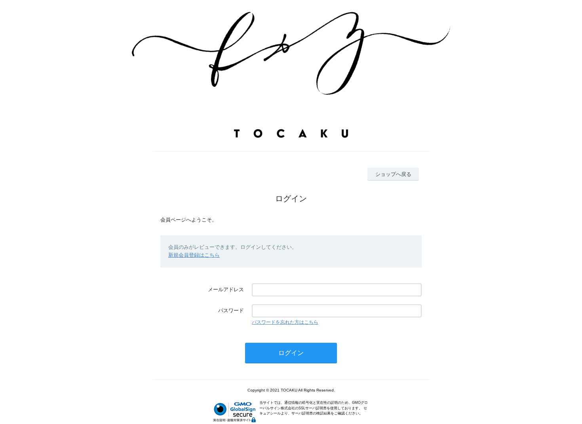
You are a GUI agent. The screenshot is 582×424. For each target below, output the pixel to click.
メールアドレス (226, 289)
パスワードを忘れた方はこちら (285, 322)
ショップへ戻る (393, 174)
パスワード (231, 310)
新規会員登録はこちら (194, 255)
